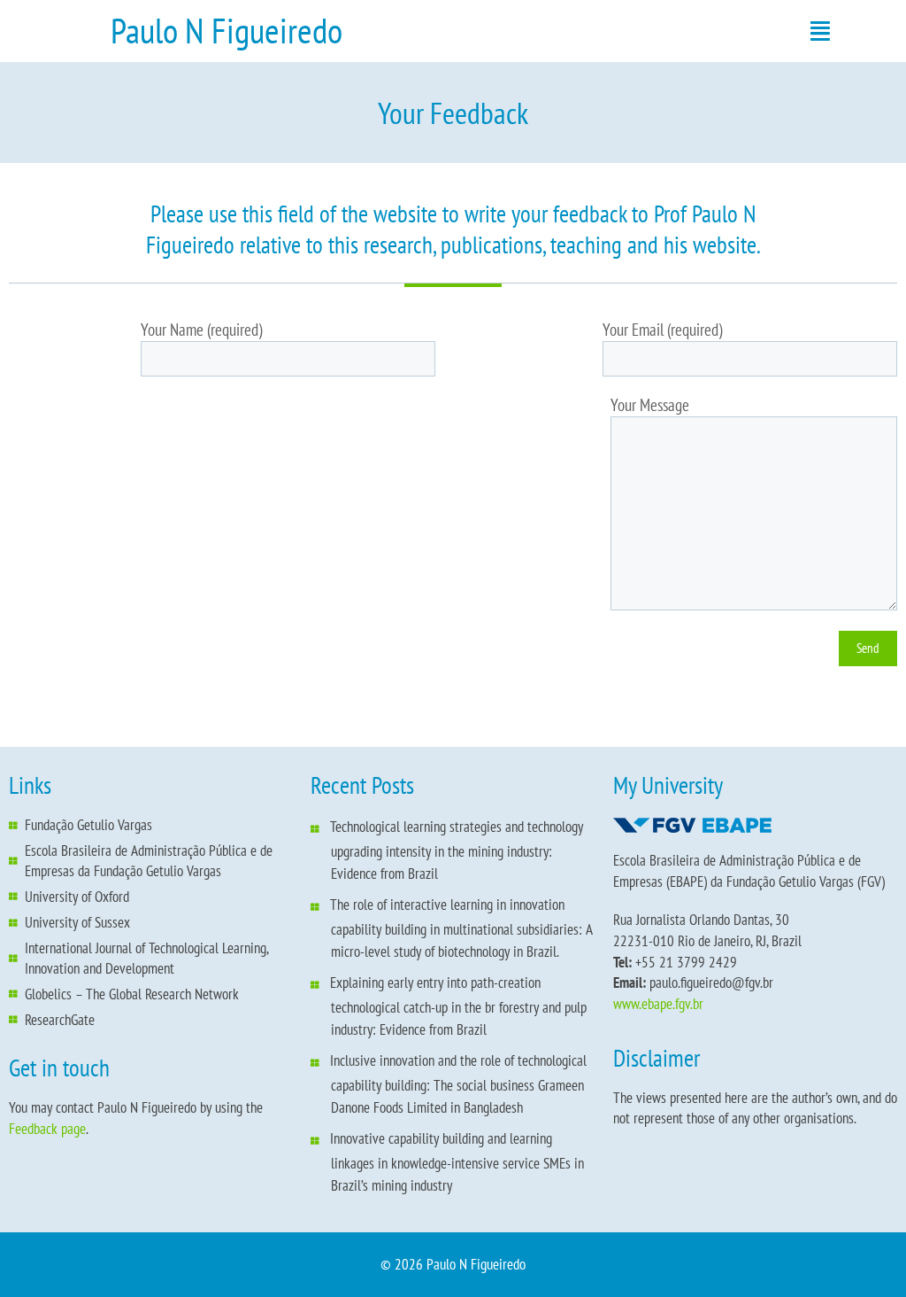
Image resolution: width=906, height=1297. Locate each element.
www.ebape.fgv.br (658, 1004)
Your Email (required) (662, 329)
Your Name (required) (201, 329)
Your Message (649, 405)
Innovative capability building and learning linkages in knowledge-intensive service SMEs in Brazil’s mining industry (457, 1162)
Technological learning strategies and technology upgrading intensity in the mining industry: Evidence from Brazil (456, 850)
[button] (821, 31)
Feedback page (47, 1128)
